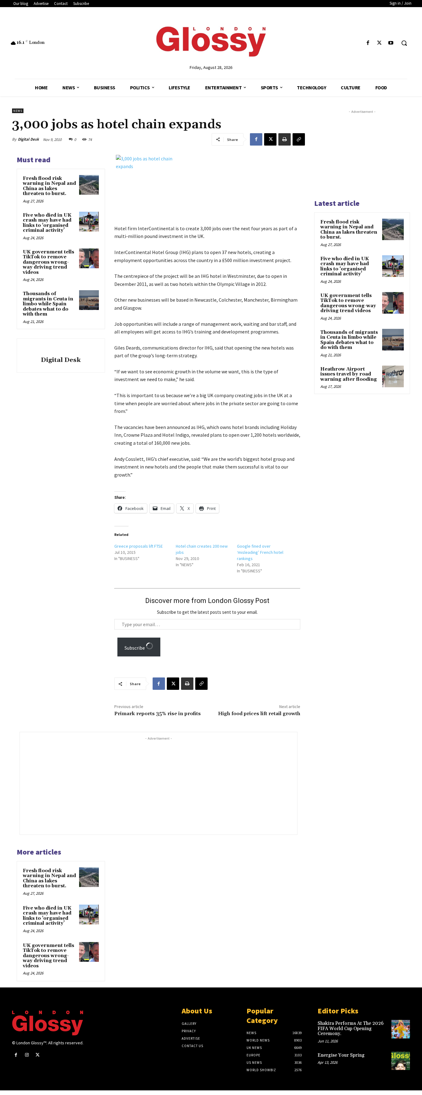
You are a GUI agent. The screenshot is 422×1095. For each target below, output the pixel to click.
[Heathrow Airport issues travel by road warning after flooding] (393, 376)
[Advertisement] (170, 785)
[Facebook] (368, 43)
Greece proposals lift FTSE (138, 546)
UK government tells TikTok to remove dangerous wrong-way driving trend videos (48, 262)
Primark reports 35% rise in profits (157, 714)
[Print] (284, 139)
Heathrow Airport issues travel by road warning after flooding (348, 374)
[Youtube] (391, 43)
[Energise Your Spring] (400, 1061)
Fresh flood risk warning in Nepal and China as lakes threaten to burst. (49, 186)
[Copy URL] (299, 139)
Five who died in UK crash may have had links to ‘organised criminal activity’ (47, 223)
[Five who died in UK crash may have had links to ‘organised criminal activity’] (89, 221)
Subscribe (135, 648)
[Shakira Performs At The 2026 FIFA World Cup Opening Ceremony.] (400, 1029)
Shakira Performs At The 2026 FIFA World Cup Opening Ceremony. (351, 1029)
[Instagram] (27, 1055)
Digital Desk (28, 139)
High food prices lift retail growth (259, 714)
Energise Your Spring (341, 1055)
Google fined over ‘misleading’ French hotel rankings (260, 552)
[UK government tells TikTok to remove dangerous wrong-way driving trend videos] (89, 258)
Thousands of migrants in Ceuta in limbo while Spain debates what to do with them (48, 304)
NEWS (17, 111)
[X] (379, 43)
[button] (404, 43)
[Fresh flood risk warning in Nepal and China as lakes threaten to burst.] (89, 185)
